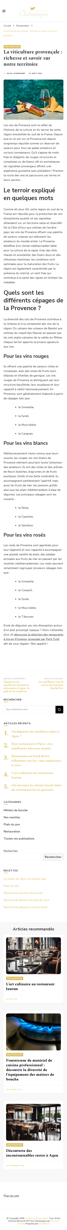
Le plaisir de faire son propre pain (25, 879)
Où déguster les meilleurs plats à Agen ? (35, 734)
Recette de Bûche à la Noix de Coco (26, 900)
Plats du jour (12, 824)
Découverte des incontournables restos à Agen (32, 1153)
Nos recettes (12, 817)
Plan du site (11, 886)
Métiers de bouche (16, 810)
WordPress (44, 1223)
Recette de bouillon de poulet (23, 893)
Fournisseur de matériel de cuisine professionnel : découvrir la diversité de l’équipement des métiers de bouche (30, 1070)
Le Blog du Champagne (36, 1218)
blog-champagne (16, 73)
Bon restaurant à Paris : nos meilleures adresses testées (32, 746)
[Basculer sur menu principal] (3, 11)
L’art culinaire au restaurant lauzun (32, 775)
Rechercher (11, 851)
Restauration (12, 47)
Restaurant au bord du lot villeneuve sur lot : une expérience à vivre (36, 761)
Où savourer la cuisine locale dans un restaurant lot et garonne (36, 787)
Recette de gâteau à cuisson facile (25, 907)
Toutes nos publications (19, 838)
